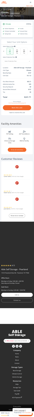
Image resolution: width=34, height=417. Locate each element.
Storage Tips (17, 387)
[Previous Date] (4, 51)
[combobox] (17, 61)
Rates (17, 357)
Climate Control (17, 374)
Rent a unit (29, 6)
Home (17, 354)
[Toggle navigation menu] (31, 2)
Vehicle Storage (17, 377)
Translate (28, 412)
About (17, 360)
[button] (13, 346)
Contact (17, 363)
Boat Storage (17, 370)
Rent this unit (17, 108)
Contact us (17, 300)
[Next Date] (30, 51)
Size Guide (17, 391)
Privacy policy (17, 406)
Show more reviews (17, 216)
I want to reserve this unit (17, 112)
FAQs (17, 384)
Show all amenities (17, 150)
